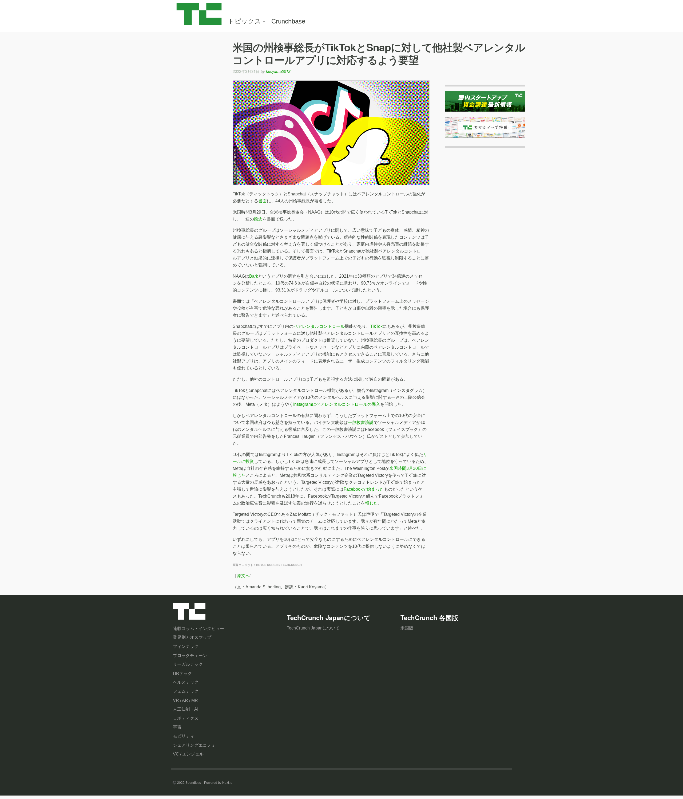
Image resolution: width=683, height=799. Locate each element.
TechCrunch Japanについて (313, 628)
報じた (371, 503)
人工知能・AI (185, 709)
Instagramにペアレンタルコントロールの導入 (336, 404)
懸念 (258, 219)
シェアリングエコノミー (196, 745)
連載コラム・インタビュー (198, 628)
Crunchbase (288, 21)
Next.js (227, 783)
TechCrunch (189, 612)
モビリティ (183, 736)
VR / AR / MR (185, 700)
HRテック (182, 673)
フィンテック (185, 646)
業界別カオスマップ (192, 637)
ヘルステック (185, 682)
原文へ (243, 575)
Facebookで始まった (364, 489)
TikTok (376, 326)
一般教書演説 (361, 422)
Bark (253, 276)
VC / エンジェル (188, 754)
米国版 (406, 628)
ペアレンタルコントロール (319, 326)
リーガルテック (188, 664)
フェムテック (185, 691)
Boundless (193, 783)
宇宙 (177, 727)
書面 (262, 201)
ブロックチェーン (190, 655)
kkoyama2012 (278, 71)
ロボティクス (185, 718)
